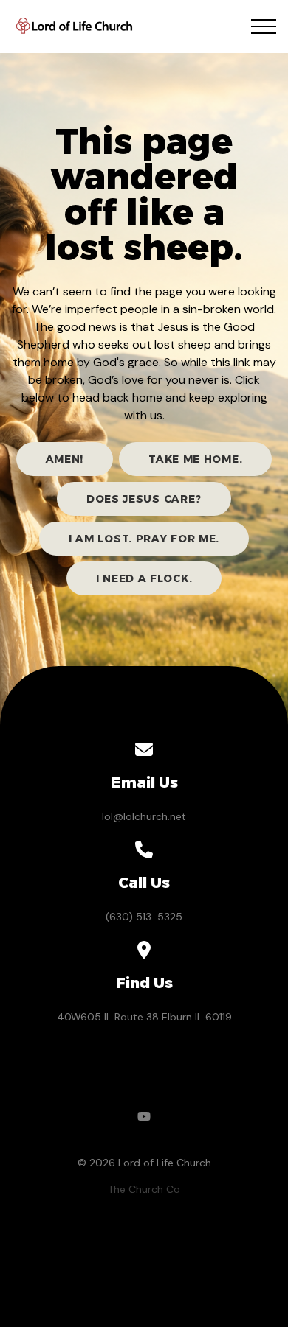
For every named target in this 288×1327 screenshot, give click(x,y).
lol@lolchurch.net (144, 816)
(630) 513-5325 (144, 916)
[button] (263, 26)
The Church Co (144, 1189)
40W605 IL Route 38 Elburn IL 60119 (144, 1016)
